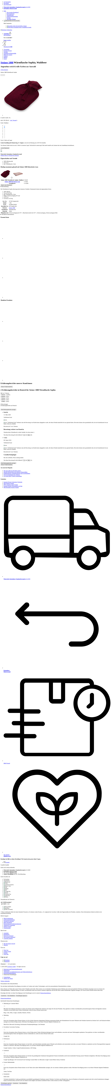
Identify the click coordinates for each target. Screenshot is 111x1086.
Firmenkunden (7, 928)
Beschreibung (5, 186)
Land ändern (13, 964)
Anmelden (6, 933)
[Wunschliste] (5, 42)
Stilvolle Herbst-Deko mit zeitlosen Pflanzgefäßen (15, 472)
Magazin (6, 945)
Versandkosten (10, 15)
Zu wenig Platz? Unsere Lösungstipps (13, 476)
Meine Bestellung (8, 922)
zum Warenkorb (7, 4)
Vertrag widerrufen (5, 981)
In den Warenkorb (5, 148)
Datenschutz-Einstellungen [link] (10, 974)
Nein (29, 435)
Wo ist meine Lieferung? (9, 937)
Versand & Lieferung (9, 921)
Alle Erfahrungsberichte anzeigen (8, 409)
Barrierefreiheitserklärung (10, 973)
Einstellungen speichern (6, 1083)
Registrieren (6, 934)
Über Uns (6, 950)
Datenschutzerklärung (45, 993)
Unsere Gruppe (7, 951)
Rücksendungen (10, 13)
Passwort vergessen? (8, 935)
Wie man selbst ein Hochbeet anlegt (12, 470)
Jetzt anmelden (7, 35)
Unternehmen (7, 977)
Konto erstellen (7, 40)
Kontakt (8, 17)
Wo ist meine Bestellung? (13, 12)
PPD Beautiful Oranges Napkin (11, 487)
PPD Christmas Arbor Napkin (11, 484)
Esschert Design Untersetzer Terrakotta (13, 482)
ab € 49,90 (17, 7)
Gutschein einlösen (8, 938)
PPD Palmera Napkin (9, 483)
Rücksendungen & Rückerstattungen (12, 924)
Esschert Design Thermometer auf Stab (13, 486)
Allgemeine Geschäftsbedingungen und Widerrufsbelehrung (18, 972)
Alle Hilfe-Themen (11, 19)
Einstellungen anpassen (21, 995)
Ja (24, 435)
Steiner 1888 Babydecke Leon (12, 181)
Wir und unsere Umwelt (9, 943)
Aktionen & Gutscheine (9, 925)
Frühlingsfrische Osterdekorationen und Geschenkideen (17, 473)
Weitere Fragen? (7, 926)
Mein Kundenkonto (8, 918)
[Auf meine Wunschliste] (1, 149)
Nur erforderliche (11, 995)
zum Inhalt (6, 3)
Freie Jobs (6, 954)
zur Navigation (7, 1)
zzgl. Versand (13, 120)
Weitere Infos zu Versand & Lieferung (10, 155)
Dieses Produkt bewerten (6, 386)
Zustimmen (3, 995)
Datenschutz (7, 970)
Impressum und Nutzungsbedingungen (13, 969)
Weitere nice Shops (8, 978)
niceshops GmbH (11, 966)
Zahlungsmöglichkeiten (12, 16)
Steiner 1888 (7, 62)
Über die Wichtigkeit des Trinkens (12, 474)
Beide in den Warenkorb (6, 185)
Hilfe (5, 11)
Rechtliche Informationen (8, 214)
